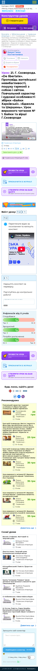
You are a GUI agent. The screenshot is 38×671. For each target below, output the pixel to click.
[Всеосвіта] (3, 2)
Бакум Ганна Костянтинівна (15, 53)
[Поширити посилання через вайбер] (23, 396)
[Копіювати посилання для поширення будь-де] (15, 396)
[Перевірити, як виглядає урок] (33, 172)
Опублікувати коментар (19, 650)
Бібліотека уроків (18, 34)
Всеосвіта (5, 34)
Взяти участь (7, 11)
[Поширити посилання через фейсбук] (19, 396)
